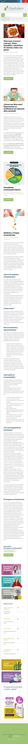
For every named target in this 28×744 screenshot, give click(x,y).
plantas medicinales (19, 18)
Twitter (21, 1)
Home (13, 18)
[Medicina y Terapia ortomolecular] (14, 219)
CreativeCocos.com (16, 735)
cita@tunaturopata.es (10, 551)
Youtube (26, 1)
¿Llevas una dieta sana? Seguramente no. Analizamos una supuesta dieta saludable (14, 107)
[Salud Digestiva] (11, 665)
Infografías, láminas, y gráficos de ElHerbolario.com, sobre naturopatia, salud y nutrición (14, 194)
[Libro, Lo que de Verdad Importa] (14, 707)
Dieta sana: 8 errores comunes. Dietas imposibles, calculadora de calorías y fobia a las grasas (13, 45)
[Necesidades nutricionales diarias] (14, 176)
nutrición (16, 52)
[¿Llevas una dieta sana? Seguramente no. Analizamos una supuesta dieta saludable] (14, 94)
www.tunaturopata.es (10, 550)
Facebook (18, 1)
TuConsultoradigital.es (16, 736)
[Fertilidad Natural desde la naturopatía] (11, 677)
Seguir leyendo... (8, 78)
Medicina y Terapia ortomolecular (11, 234)
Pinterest (23, 1)
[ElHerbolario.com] (14, 8)
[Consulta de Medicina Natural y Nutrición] (11, 569)
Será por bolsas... (7, 628)
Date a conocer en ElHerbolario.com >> (14, 739)
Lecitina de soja (7, 618)
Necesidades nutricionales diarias (12, 188)
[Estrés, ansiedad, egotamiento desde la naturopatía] (11, 594)
